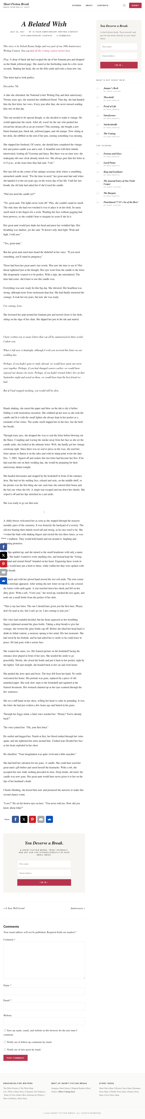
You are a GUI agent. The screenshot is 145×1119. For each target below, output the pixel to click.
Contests (102, 5)
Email (7, 1000)
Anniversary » (78, 908)
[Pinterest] (32, 819)
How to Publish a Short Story (15, 1098)
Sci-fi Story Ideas (112, 1095)
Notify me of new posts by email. (24, 1049)
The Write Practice (11, 1088)
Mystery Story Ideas (123, 1088)
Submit (135, 5)
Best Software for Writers (33, 1095)
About (89, 5)
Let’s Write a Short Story (13, 1091)
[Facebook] (15, 819)
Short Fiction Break (16, 4)
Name (7, 985)
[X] (23, 819)
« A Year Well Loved (13, 908)
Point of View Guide (12, 1095)
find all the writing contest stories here (50, 50)
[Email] (40, 819)
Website (7, 1015)
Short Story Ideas (106, 1088)
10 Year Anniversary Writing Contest (55, 32)
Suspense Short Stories (60, 1088)
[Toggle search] (124, 5)
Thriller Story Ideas (118, 1091)
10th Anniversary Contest (37, 35)
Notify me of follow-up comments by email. (29, 1042)
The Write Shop (26, 1088)
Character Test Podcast (35, 1091)
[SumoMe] (49, 819)
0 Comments (64, 35)
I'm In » (44, 882)
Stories (76, 5)
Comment (9, 939)
